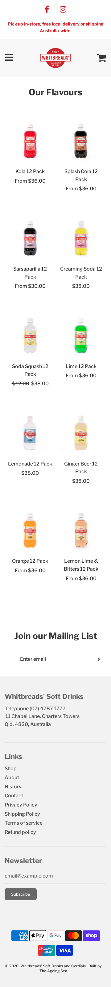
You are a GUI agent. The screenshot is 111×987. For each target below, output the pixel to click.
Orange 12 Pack (30, 561)
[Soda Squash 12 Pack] (30, 335)
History (13, 787)
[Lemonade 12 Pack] (30, 433)
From (30, 181)
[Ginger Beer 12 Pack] (81, 433)
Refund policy (20, 832)
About (12, 777)
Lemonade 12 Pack (30, 464)
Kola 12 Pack (30, 171)
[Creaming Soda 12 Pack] (81, 238)
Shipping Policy (22, 814)
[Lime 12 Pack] (81, 335)
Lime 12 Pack (81, 366)
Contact (14, 796)
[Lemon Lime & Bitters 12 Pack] (81, 530)
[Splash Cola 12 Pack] (81, 140)
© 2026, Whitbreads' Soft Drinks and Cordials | (46, 966)
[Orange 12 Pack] (30, 530)
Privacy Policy (21, 805)
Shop (11, 768)
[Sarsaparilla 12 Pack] (30, 238)
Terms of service (24, 823)
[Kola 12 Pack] (30, 140)
